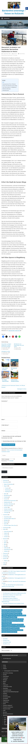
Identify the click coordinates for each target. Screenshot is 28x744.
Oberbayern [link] (7, 491)
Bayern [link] (5, 486)
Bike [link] (5, 544)
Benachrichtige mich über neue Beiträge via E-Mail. (14, 441)
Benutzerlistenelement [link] (8, 713)
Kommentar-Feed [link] (7, 642)
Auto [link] (5, 541)
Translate (11, 460)
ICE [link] (18, 619)
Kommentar (4, 401)
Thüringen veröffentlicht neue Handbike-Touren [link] (13, 603)
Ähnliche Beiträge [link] (7, 88)
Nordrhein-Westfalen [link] (8, 504)
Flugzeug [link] (6, 724)
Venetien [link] (6, 536)
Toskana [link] (6, 534)
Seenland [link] (4, 628)
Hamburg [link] (6, 497)
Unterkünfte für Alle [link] (7, 686)
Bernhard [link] (15, 53)
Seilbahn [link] (6, 551)
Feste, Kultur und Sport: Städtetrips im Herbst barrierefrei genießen (6, 345)
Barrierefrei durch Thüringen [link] (9, 596)
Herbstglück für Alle (5, 351)
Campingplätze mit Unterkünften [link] (11, 670)
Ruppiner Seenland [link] (21, 626)
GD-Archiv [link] (5, 695)
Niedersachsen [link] (7, 502)
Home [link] (4, 665)
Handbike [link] (15, 619)
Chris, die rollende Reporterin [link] (9, 584)
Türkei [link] (4, 563)
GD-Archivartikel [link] (6, 696)
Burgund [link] (6, 522)
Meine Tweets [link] (4, 731)
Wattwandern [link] (10, 631)
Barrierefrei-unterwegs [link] (8, 673)
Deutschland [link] (21, 53)
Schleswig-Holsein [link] (8, 510)
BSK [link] (10, 613)
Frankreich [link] (5, 514)
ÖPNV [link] (16, 631)
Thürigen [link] (4, 631)
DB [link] (17, 613)
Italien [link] (4, 529)
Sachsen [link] (6, 507)
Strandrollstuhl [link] (15, 628)
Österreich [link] (5, 553)
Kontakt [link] (5, 674)
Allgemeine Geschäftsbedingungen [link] (11, 691)
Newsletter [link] (5, 688)
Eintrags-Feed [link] (6, 640)
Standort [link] (5, 693)
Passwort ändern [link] (6, 708)
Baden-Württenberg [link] (8, 484)
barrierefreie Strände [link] (7, 611)
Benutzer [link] (5, 712)
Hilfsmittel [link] (6, 547)
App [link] (6, 609)
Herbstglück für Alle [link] (21, 389)
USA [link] (4, 564)
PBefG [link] (10, 622)
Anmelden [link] (5, 638)
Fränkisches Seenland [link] (6, 619)
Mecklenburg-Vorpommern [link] (7, 55)
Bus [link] (5, 546)
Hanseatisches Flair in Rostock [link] (9, 84)
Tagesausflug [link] (20, 630)
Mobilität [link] (5, 538)
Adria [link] (3, 609)
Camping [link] (13, 613)
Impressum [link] (5, 685)
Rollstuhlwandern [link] (6, 626)
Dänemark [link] (5, 480)
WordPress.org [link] (6, 643)
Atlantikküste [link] (7, 516)
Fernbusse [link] (4, 617)
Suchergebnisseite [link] (7, 690)
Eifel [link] (15, 615)
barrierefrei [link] (19, 609)
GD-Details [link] (5, 698)
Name (3, 419)
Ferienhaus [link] (23, 615)
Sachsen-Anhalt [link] (7, 509)
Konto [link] (4, 703)
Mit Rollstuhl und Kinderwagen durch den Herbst (19, 345)
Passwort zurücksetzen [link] (8, 707)
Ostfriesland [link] (5, 622)
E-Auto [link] (20, 613)
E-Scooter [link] (10, 615)
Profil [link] (4, 710)
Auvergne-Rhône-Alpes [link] (9, 518)
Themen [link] (5, 668)
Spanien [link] (5, 558)
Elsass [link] (5, 523)
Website (3, 430)
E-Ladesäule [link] (4, 615)
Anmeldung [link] (5, 702)
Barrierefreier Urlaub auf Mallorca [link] (10, 598)
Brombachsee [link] (5, 613)
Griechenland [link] (6, 527)
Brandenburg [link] (7, 495)
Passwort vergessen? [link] (7, 705)
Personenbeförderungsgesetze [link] (9, 624)
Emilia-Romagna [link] (7, 531)
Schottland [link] (5, 556)
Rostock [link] (13, 626)
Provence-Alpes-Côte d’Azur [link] (10, 525)
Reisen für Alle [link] (20, 624)
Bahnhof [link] (13, 609)
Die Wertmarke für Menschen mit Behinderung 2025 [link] (14, 593)
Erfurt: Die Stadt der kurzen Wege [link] (10, 85)
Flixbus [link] (9, 617)
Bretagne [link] (6, 520)
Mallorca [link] (6, 560)
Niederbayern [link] (8, 489)
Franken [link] (7, 488)
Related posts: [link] (6, 90)
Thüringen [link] (15, 55)
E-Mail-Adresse (5, 425)
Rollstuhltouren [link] (7, 549)
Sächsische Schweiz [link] (6, 630)
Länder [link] (4, 667)
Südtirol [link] (6, 533)
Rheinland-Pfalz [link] (7, 505)
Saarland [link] (5, 555)
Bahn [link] (5, 542)
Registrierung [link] (6, 700)
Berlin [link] (5, 493)
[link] (14, 2)
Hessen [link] (5, 498)
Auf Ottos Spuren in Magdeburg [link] (9, 87)
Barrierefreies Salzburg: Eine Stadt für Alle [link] (12, 594)
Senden (4, 471)
